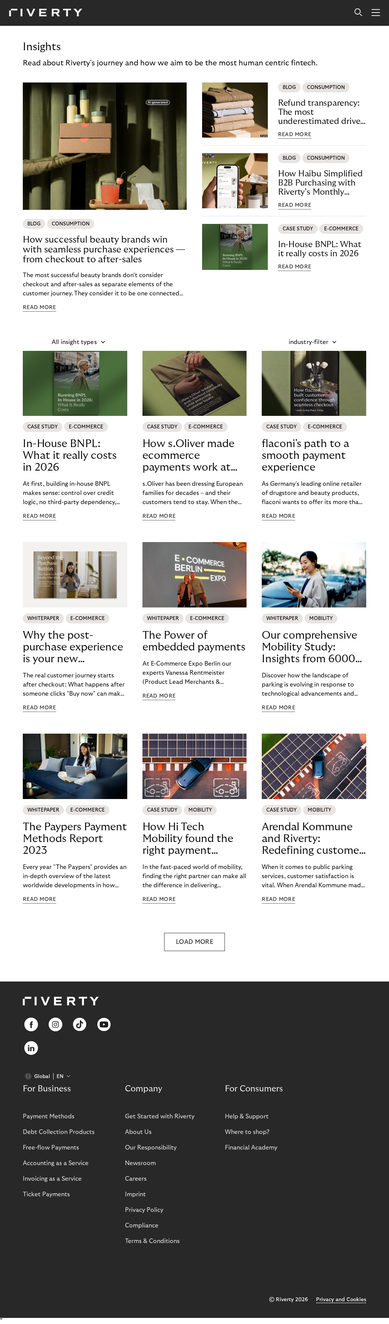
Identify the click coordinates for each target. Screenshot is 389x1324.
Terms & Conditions (152, 1241)
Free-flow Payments (51, 1148)
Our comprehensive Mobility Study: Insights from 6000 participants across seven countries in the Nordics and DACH (309, 647)
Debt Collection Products (59, 1132)
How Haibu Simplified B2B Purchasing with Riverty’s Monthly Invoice (320, 183)
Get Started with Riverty (159, 1116)
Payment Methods (48, 1116)
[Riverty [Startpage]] (45, 13)
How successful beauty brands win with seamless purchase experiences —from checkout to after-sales (104, 249)
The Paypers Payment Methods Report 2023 (75, 838)
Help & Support (247, 1116)
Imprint (135, 1194)
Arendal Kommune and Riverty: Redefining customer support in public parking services (312, 838)
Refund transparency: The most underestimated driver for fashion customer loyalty (320, 112)
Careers (136, 1179)
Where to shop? (247, 1132)
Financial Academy (251, 1148)
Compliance (141, 1226)
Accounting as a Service (56, 1163)
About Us (138, 1132)
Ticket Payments (46, 1194)
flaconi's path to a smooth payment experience (305, 455)
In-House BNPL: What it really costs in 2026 (319, 249)
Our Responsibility (151, 1148)
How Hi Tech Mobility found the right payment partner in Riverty (187, 838)
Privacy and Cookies (341, 1299)
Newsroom (140, 1163)
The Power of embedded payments (193, 641)
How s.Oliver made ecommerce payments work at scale (188, 455)
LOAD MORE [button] (194, 942)
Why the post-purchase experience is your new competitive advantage (73, 647)
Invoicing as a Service (52, 1179)
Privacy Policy (144, 1210)
